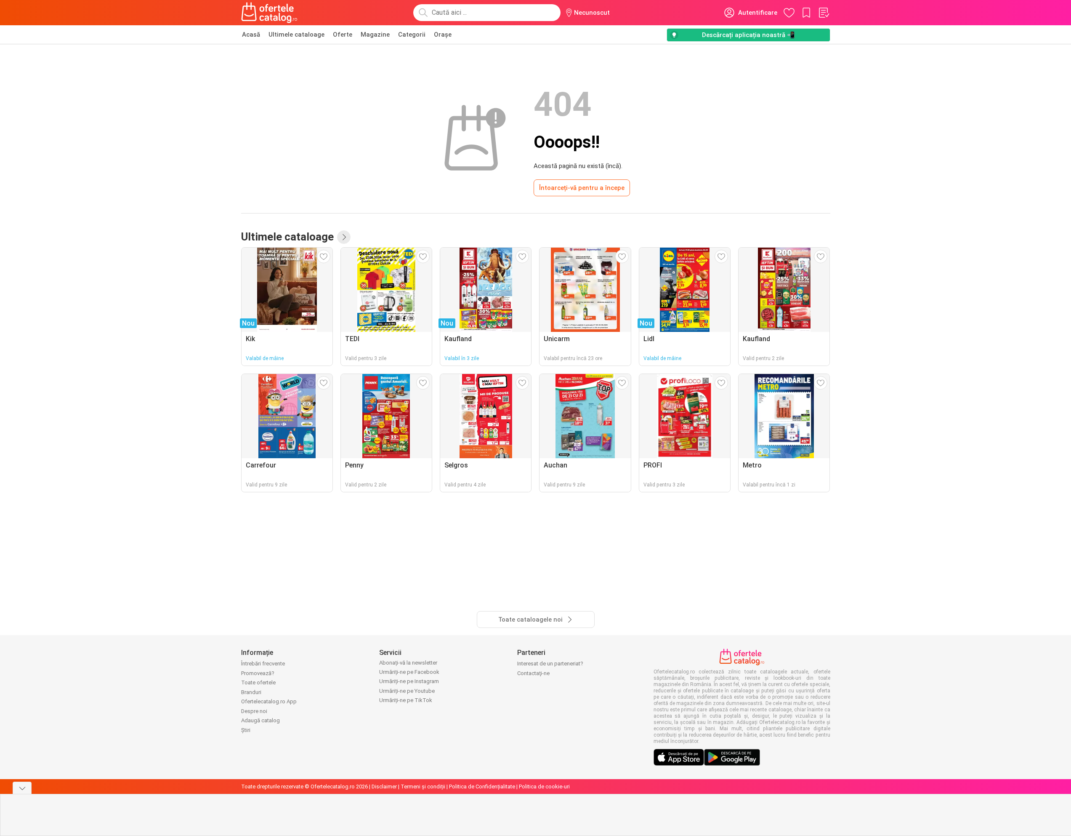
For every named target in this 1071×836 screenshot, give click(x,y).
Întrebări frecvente (263, 663)
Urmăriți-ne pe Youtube (407, 691)
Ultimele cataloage (296, 34)
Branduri (251, 692)
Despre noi (254, 711)
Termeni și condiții (423, 786)
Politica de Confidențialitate (482, 786)
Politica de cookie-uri (544, 786)
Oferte (342, 34)
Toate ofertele (258, 682)
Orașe (443, 34)
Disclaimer (384, 786)
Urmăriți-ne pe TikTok (405, 700)
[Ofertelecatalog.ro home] (269, 12)
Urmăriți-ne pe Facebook (409, 672)
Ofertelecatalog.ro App (269, 701)
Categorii (411, 34)
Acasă (251, 34)
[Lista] (823, 12)
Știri (245, 730)
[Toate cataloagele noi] (344, 237)
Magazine (375, 34)
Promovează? (257, 673)
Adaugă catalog (260, 720)
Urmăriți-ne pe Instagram (409, 681)
